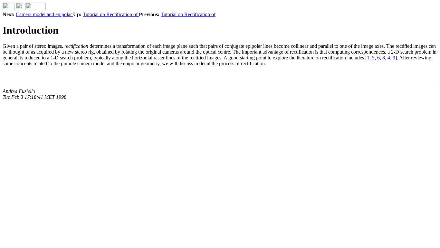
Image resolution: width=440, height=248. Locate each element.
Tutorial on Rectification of (111, 14)
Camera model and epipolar (44, 14)
